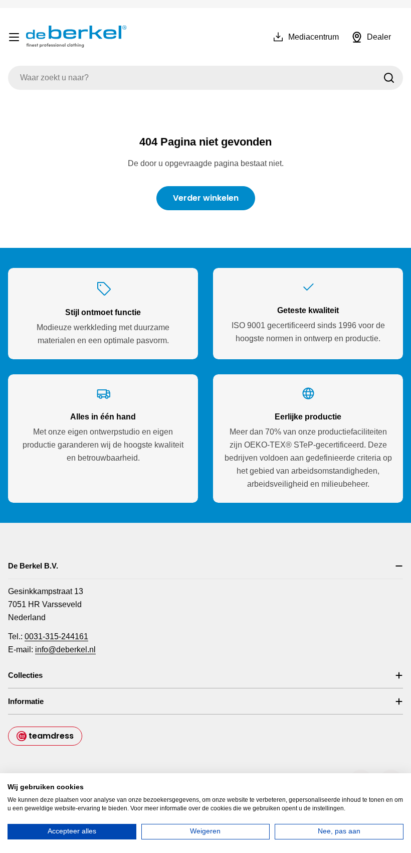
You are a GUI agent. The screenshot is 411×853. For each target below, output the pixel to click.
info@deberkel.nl (65, 649)
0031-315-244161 (56, 636)
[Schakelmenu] (14, 37)
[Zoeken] (389, 78)
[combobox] (205, 78)
